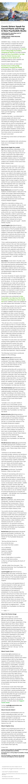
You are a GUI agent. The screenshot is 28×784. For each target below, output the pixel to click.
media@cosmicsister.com (14, 705)
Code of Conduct (15, 769)
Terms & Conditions (6, 769)
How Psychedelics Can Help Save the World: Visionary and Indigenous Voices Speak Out (12, 756)
